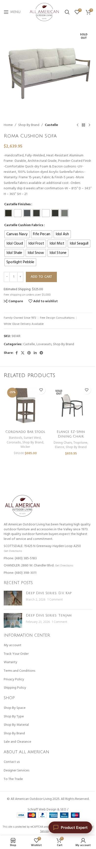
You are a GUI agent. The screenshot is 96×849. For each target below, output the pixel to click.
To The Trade (13, 779)
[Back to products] (83, 125)
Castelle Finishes (17, 204)
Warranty (10, 662)
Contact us (12, 762)
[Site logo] (44, 12)
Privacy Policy (14, 679)
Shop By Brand (28, 125)
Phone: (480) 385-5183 (20, 558)
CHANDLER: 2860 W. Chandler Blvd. (29, 565)
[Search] (67, 12)
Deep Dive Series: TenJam (49, 615)
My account (12, 645)
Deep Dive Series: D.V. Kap (49, 593)
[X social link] (22, 353)
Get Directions (13, 551)
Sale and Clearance (17, 741)
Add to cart (41, 276)
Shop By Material (16, 725)
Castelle (51, 125)
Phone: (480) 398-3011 (20, 573)
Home (8, 125)
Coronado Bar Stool (25, 432)
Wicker (25, 447)
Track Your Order (16, 654)
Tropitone (80, 442)
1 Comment (55, 599)
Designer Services (16, 770)
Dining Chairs (63, 442)
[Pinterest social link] (29, 353)
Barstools (15, 437)
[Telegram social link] (41, 353)
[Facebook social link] (16, 353)
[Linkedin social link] (35, 353)
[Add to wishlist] (41, 390)
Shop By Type (14, 716)
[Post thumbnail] (13, 598)
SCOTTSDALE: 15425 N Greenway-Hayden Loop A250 (42, 546)
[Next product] (89, 125)
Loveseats (43, 344)
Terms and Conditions (19, 671)
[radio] (8, 213)
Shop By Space (15, 708)
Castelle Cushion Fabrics (23, 225)
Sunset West (32, 437)
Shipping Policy (15, 687)
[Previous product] (77, 125)
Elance (59, 447)
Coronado (14, 442)
